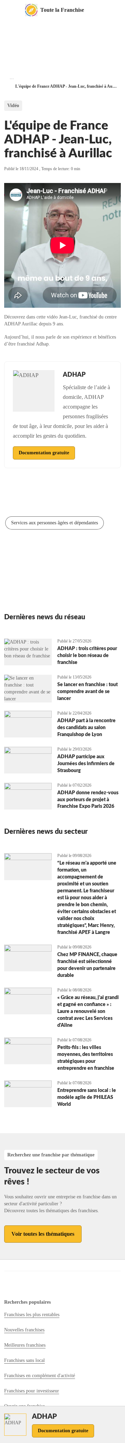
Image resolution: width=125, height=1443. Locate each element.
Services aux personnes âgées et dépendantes (54, 522)
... (12, 77)
